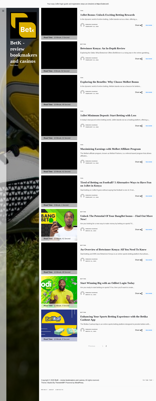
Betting (83, 44)
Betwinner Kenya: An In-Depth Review (102, 48)
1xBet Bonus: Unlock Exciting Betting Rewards (107, 14)
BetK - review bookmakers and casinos (23, 52)
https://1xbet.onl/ (102, 4)
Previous (91, 346)
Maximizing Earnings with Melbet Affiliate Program (110, 148)
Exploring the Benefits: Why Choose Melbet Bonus (109, 81)
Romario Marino (92, 24)
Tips (81, 10)
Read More (149, 25)
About (51, 389)
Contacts (59, 389)
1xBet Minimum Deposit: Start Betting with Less (108, 115)
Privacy (44, 389)
